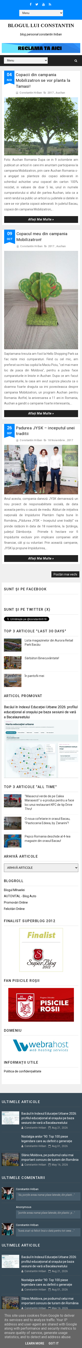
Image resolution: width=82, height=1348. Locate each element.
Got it (54, 1343)
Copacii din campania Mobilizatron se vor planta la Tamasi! (43, 80)
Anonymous (23, 1207)
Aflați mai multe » (41, 219)
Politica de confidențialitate (22, 1071)
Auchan (60, 92)
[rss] (50, 4)
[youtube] (43, 4)
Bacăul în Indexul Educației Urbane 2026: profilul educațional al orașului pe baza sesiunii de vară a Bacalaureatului (41, 712)
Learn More (34, 1343)
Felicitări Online (14, 909)
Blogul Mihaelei (14, 890)
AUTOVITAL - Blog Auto (20, 896)
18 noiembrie (56, 440)
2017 (50, 92)
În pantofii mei (34, 676)
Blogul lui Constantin (41, 25)
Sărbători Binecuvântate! (42, 658)
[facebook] (31, 4)
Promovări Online (16, 902)
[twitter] (36, 4)
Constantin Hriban (27, 1189)
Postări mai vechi (65, 574)
